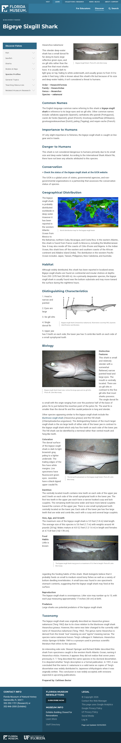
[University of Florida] (37, 737)
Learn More (51, 719)
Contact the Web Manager (94, 701)
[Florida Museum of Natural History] (14, 737)
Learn (57, 2)
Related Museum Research (18, 90)
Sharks (8, 63)
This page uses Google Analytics (97, 704)
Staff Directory (53, 724)
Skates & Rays (11, 69)
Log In (84, 719)
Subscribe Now (56, 700)
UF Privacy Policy (90, 712)
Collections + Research (74, 2)
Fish (7, 53)
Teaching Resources (14, 85)
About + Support (111, 2)
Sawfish (8, 58)
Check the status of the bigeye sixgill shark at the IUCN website (75, 172)
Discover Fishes (14, 46)
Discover (99, 8)
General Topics (12, 80)
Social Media (88, 716)
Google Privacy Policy (92, 708)
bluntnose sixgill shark (52, 418)
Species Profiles (13, 74)
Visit (48, 2)
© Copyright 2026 (90, 697)
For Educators (83, 8)
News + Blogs (94, 2)
